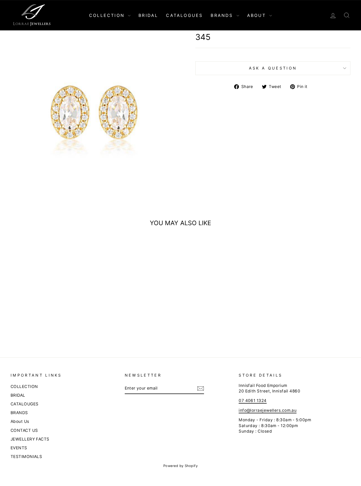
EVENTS (19, 447)
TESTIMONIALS (26, 456)
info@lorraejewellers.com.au (268, 410)
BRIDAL (148, 15)
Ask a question (273, 68)
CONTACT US (24, 430)
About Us (20, 421)
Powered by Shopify (180, 466)
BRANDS (223, 15)
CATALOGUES (184, 15)
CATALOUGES (25, 403)
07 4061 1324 (252, 400)
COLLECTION (108, 15)
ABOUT (257, 15)
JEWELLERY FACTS (30, 439)
